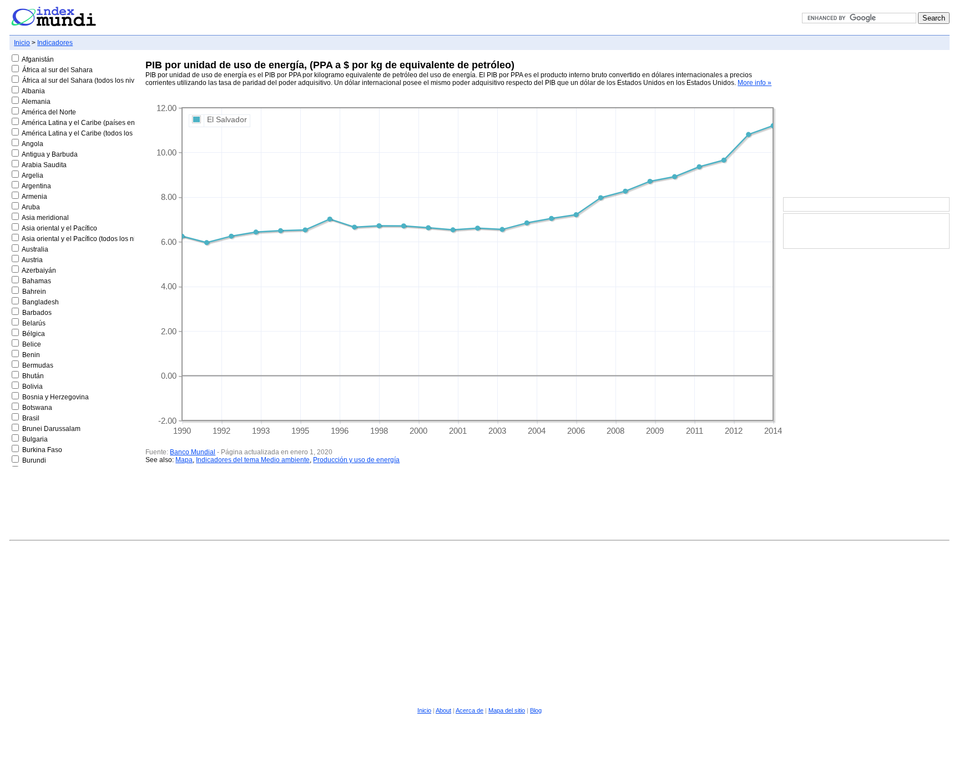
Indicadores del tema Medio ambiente (253, 460)
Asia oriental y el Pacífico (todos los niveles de (91, 239)
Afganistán (38, 59)
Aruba (31, 207)
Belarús (34, 323)
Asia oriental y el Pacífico (59, 228)
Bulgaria (35, 439)
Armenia (34, 196)
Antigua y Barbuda (50, 154)
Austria (32, 260)
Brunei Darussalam (51, 429)
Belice (31, 344)
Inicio (22, 43)
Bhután (33, 376)
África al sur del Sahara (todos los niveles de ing (95, 80)
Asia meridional (45, 218)
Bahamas (36, 281)
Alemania (36, 102)
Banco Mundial (192, 452)
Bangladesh (40, 302)
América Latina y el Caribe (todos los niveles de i (95, 133)
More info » (754, 83)
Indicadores (55, 43)
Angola (32, 144)
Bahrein (34, 291)
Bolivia (32, 386)
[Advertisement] (866, 124)
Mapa (184, 460)
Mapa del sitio (506, 710)
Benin (31, 355)
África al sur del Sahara (57, 70)
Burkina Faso (42, 450)
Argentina (36, 186)
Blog (536, 710)
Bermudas (37, 365)
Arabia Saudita (44, 165)
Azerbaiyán (39, 270)
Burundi (34, 460)
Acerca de (469, 710)
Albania (33, 91)
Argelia (32, 175)
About (443, 710)
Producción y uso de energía (356, 460)
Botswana (37, 408)
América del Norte (49, 112)
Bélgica (33, 334)
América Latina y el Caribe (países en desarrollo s (97, 123)
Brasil (30, 418)
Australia (35, 249)
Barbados (37, 313)
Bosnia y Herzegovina (55, 397)
